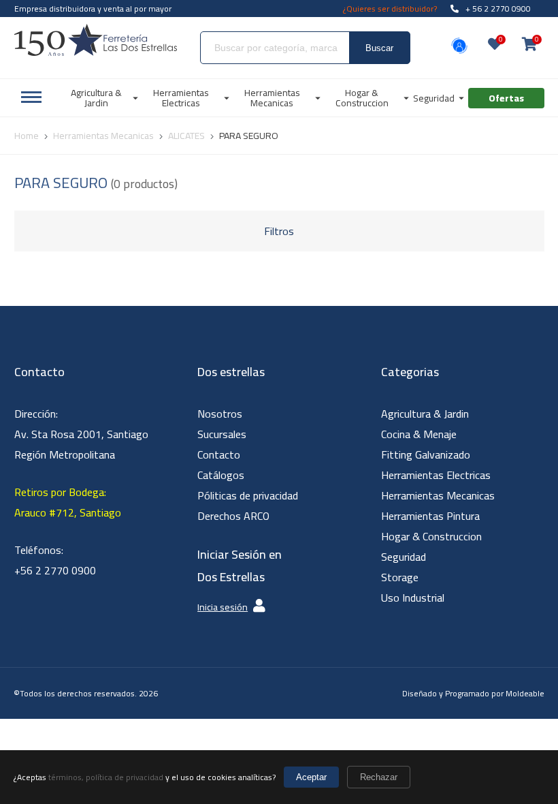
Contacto (218, 454)
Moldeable (525, 693)
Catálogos (220, 475)
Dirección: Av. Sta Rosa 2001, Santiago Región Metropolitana (81, 434)
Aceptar (311, 777)
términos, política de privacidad (105, 777)
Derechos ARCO (233, 516)
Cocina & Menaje (419, 434)
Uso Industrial (412, 597)
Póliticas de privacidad (247, 495)
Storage (400, 577)
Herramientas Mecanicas (438, 495)
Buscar (379, 48)
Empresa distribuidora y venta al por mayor (92, 8)
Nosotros (219, 413)
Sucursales (221, 434)
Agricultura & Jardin (425, 413)
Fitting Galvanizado (425, 454)
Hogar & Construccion (431, 536)
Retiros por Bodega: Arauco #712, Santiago (67, 502)
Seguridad (403, 556)
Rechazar (378, 777)
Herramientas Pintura (430, 516)
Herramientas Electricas (436, 475)
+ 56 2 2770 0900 (498, 8)
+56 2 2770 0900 (55, 570)
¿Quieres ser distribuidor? (390, 8)
